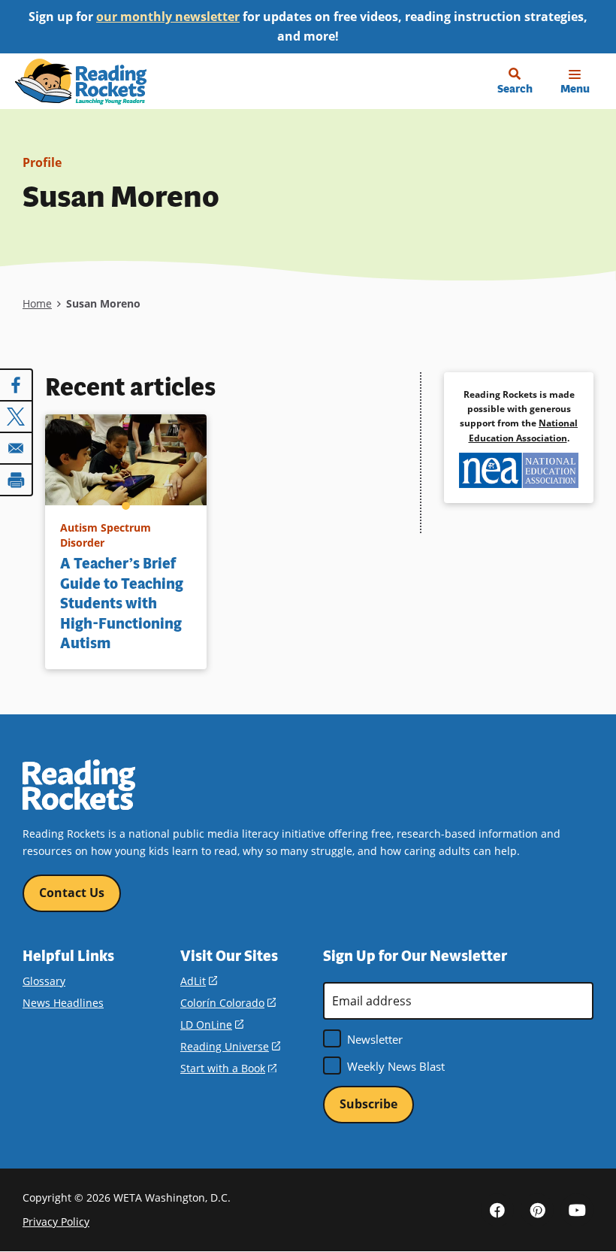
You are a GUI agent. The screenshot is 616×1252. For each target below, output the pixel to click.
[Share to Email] (16, 448)
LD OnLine (211, 1024)
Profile (42, 162)
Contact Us (71, 892)
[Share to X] (16, 416)
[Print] (16, 479)
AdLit (198, 981)
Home (37, 303)
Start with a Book (228, 1068)
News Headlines (63, 1003)
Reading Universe (230, 1046)
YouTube (576, 1209)
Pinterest (537, 1209)
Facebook (497, 1209)
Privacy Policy (56, 1221)
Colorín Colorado (228, 1003)
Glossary (44, 981)
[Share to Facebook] (16, 385)
